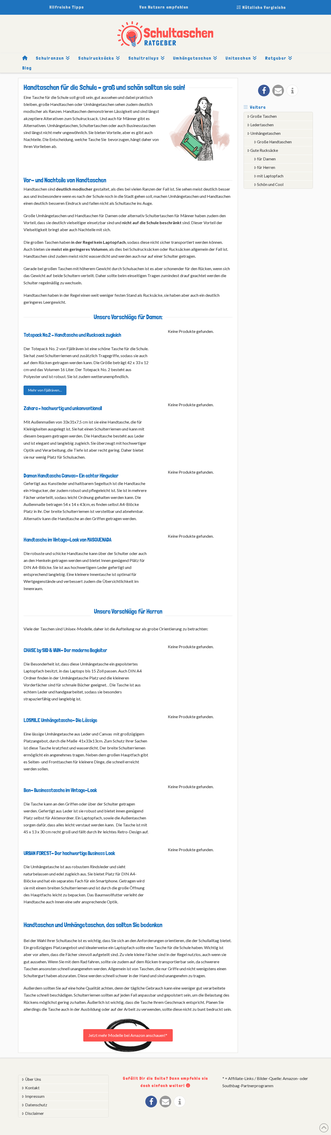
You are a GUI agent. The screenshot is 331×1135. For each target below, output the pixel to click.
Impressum (34, 1096)
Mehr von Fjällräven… (45, 390)
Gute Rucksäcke (264, 150)
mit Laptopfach (270, 176)
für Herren (266, 167)
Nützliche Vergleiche (263, 7)
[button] (264, 90)
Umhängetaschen (265, 133)
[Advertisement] (282, 273)
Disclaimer (34, 1113)
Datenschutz (36, 1104)
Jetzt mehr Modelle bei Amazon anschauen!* (127, 1035)
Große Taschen (263, 116)
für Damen (266, 158)
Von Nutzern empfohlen (164, 7)
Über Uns (33, 1079)
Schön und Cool (270, 184)
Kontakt (32, 1087)
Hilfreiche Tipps (66, 7)
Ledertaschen (262, 124)
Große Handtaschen (274, 141)
